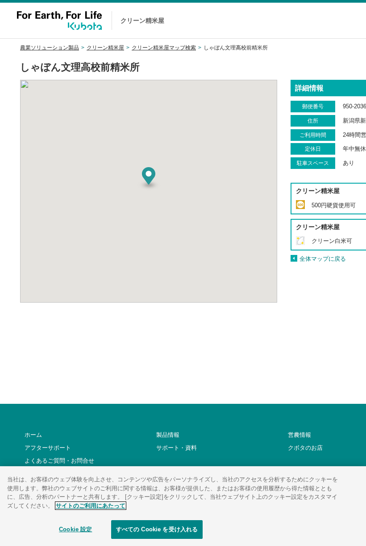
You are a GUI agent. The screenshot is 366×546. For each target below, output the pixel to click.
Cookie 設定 (75, 529)
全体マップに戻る (322, 258)
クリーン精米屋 (105, 48)
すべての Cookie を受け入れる (157, 529)
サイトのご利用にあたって (90, 505)
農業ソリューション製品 (49, 48)
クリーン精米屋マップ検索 (164, 48)
